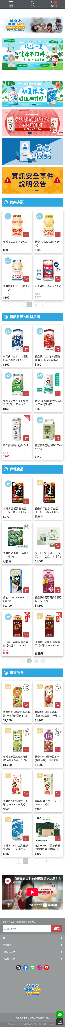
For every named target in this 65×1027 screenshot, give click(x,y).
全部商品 (7, 944)
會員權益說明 (9, 958)
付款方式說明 (9, 951)
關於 (5, 938)
